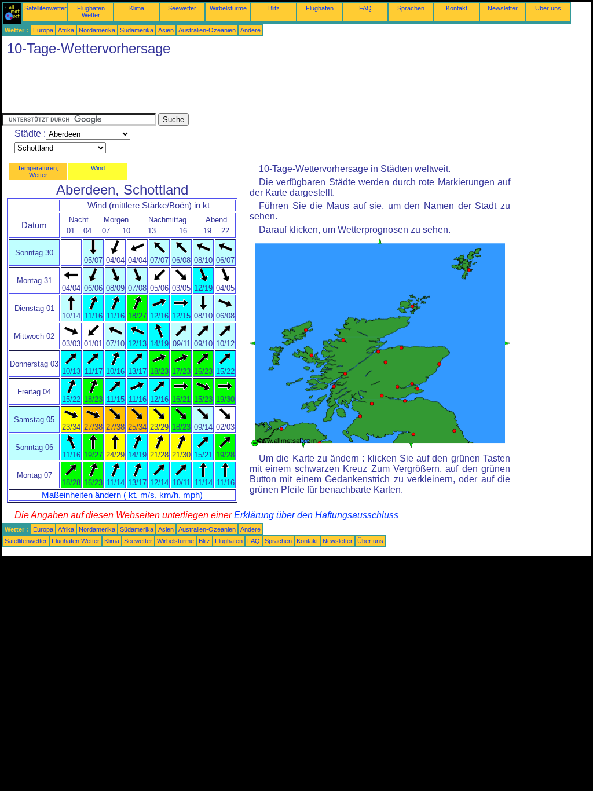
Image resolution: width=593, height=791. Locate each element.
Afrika (66, 30)
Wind (98, 167)
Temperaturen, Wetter (37, 171)
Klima (136, 8)
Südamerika (136, 30)
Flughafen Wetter (91, 12)
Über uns (548, 8)
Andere (250, 30)
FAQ (365, 8)
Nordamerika (97, 30)
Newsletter (503, 8)
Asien (166, 30)
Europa (43, 30)
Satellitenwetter (45, 8)
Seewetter (182, 8)
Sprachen (410, 8)
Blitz (274, 8)
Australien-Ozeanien (207, 30)
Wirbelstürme (228, 8)
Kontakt (456, 8)
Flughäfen (320, 8)
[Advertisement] (213, 87)
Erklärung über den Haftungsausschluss (316, 515)
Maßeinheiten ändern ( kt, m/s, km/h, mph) (122, 495)
